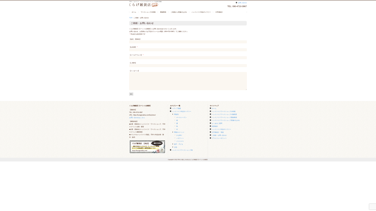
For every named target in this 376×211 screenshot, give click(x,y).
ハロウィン (180, 138)
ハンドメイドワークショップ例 (182, 150)
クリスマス (180, 141)
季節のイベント (179, 132)
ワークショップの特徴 (148, 12)
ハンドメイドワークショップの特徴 (223, 111)
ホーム (134, 12)
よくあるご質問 (217, 123)
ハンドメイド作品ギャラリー (201, 12)
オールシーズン (181, 117)
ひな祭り (179, 135)
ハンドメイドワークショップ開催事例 (224, 117)
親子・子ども (178, 144)
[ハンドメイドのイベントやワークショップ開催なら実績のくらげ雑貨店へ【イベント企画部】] (144, 5)
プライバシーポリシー (219, 138)
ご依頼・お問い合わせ (219, 135)
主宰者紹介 (219, 12)
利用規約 (215, 126)
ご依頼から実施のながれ (179, 12)
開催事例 (163, 12)
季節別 (176, 114)
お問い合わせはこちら (137, 117)
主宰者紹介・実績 (218, 132)
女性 (175, 147)
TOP (130, 18)
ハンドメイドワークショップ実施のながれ (226, 120)
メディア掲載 (176, 108)
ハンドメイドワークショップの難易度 (224, 114)
